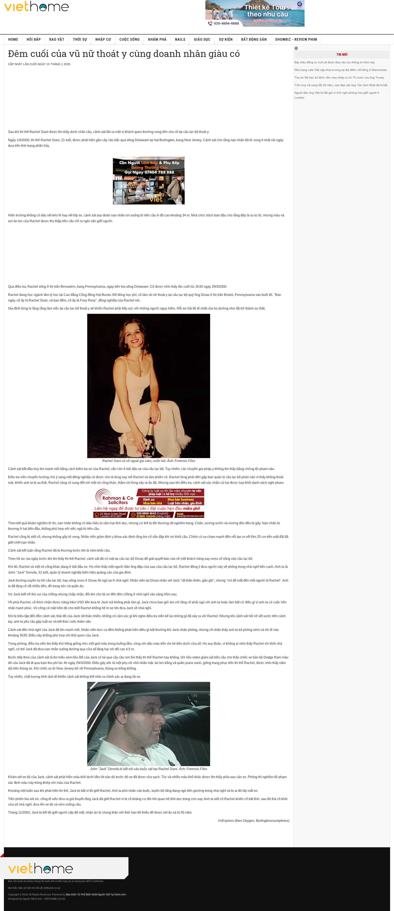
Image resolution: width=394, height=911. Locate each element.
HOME (13, 39)
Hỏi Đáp (34, 39)
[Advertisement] (131, 100)
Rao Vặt (56, 39)
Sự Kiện (226, 39)
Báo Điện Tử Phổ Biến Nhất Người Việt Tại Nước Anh (96, 894)
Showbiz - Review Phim (296, 39)
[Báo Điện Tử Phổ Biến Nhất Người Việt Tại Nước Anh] (37, 6)
